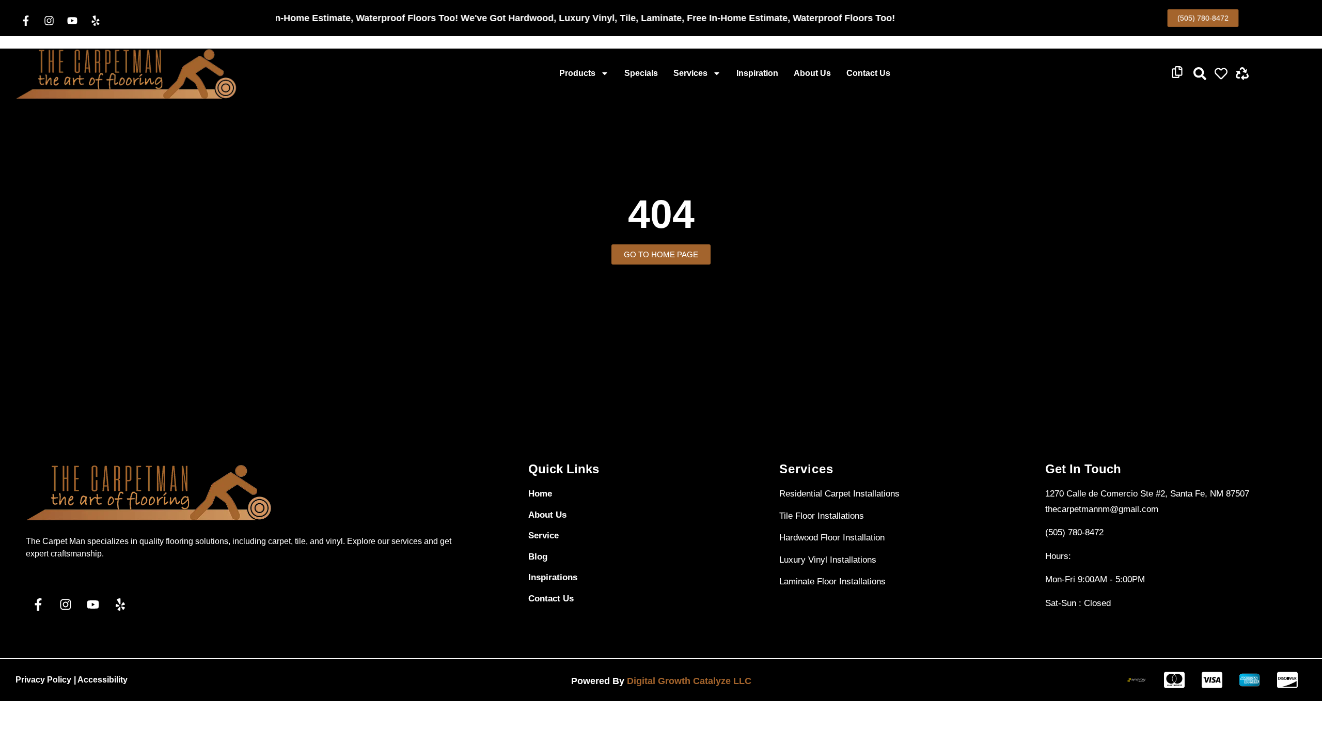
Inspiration (757, 73)
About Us (812, 73)
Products (577, 73)
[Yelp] (95, 20)
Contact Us (868, 73)
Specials (641, 73)
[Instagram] (49, 20)
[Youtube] (72, 20)
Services (690, 73)
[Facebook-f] (25, 20)
